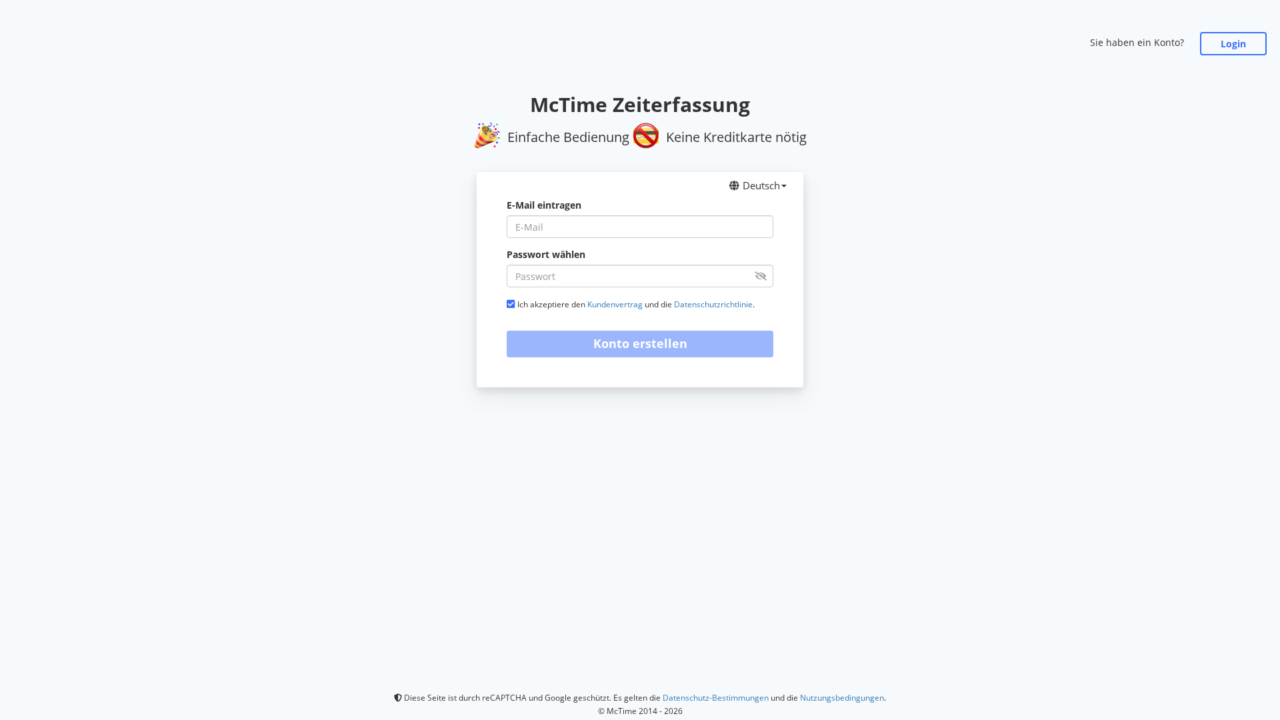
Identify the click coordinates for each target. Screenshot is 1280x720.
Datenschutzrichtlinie (713, 304)
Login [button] (1233, 43)
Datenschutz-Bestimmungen (716, 697)
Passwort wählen (546, 254)
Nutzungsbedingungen (842, 697)
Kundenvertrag (615, 304)
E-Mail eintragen (544, 205)
